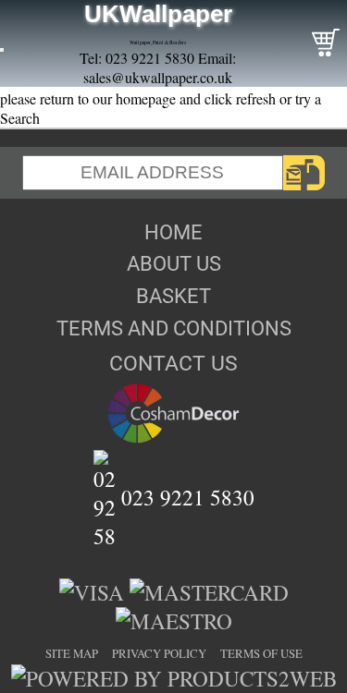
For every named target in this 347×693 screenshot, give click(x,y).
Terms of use (261, 653)
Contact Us (173, 363)
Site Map (71, 653)
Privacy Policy (159, 653)
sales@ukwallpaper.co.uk (157, 77)
